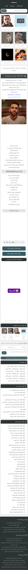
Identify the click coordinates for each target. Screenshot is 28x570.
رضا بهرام (18, 381)
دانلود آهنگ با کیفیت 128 (14, 248)
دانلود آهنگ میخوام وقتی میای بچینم (16, 485)
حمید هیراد (22, 371)
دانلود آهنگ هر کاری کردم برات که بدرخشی (15, 404)
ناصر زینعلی (16, 378)
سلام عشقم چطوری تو (20, 471)
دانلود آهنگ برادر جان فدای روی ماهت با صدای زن (13, 402)
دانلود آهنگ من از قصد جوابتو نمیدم (16, 474)
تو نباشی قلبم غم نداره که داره (18, 509)
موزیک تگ (23, 68)
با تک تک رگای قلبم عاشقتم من (17, 490)
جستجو (4, 10)
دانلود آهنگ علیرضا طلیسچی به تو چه (16, 426)
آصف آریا (23, 381)
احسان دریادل (11, 381)
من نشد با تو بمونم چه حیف (18, 447)
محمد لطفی (15, 376)
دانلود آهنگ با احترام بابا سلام (18, 435)
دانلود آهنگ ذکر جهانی (20, 442)
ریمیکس (12, 6)
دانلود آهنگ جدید (21, 505)
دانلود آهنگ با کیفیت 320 (14, 254)
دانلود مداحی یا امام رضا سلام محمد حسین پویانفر (14, 562)
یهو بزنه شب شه (21, 502)
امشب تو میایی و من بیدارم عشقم (17, 445)
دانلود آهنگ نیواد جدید (19, 392)
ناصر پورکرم (22, 378)
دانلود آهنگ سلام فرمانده (19, 478)
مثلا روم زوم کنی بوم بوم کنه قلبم (17, 452)
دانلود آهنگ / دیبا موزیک (19, 440)
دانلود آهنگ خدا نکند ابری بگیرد (18, 488)
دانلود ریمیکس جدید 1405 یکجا (14, 540)
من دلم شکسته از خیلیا (19, 459)
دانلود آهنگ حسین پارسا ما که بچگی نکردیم (15, 400)
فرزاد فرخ (9, 373)
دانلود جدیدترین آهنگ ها (19, 476)
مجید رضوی (22, 369)
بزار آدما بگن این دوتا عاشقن (18, 457)
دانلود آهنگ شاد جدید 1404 (18, 507)
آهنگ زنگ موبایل (21, 466)
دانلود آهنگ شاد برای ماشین (18, 495)
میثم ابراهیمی (15, 369)
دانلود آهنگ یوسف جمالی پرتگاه (17, 416)
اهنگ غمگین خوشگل (20, 469)
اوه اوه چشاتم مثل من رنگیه (18, 500)
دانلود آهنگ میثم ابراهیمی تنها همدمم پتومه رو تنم (14, 527)
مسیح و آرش (9, 376)
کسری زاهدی (22, 376)
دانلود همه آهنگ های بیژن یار (14, 259)
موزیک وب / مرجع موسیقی (18, 481)
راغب (8, 366)
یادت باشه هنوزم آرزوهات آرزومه (17, 512)
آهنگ (18, 80)
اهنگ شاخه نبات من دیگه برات (18, 438)
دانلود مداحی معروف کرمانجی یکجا (14, 558)
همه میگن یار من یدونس (19, 493)
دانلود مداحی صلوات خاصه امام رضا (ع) (14, 564)
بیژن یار (17, 68)
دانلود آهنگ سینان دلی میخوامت (17, 414)
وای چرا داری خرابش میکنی (19, 497)
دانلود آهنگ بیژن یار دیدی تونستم (14, 76)
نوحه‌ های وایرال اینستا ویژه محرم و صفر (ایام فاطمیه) (14, 567)
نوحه (6, 6)
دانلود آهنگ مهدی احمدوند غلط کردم (16, 428)
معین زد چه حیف (21, 462)
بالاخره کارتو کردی (21, 464)
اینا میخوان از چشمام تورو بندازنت (17, 454)
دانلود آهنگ (20, 6)
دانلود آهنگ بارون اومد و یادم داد (17, 433)
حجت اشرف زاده (10, 371)
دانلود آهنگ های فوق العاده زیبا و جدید (16, 483)
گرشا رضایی (8, 369)
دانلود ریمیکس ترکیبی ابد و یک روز (14, 538)
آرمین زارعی (22, 373)
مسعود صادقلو (13, 366)
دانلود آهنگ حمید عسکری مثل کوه (17, 430)
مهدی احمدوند (21, 366)
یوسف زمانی (9, 378)
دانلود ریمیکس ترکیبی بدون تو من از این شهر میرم (14, 547)
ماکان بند (17, 371)
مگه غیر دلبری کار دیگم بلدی (18, 450)
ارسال (4, 353)
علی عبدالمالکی (15, 373)
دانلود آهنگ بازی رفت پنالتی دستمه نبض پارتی (14, 412)
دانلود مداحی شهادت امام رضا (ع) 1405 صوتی (14, 560)
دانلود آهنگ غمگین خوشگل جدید (17, 390)
